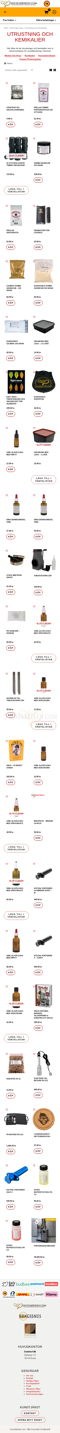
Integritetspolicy (33, 1391)
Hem (6, 28)
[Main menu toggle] (5, 12)
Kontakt (29, 1378)
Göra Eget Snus (16, 28)
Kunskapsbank (33, 1383)
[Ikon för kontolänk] (54, 12)
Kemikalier (30, 55)
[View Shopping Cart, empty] (46, 13)
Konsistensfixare (46, 55)
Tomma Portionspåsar (30, 59)
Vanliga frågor (32, 1381)
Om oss (29, 1375)
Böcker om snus (13, 55)
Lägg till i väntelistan (16, 190)
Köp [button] (10, 124)
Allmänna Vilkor (33, 1389)
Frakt (28, 1386)
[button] (7, 83)
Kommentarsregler (34, 1394)
